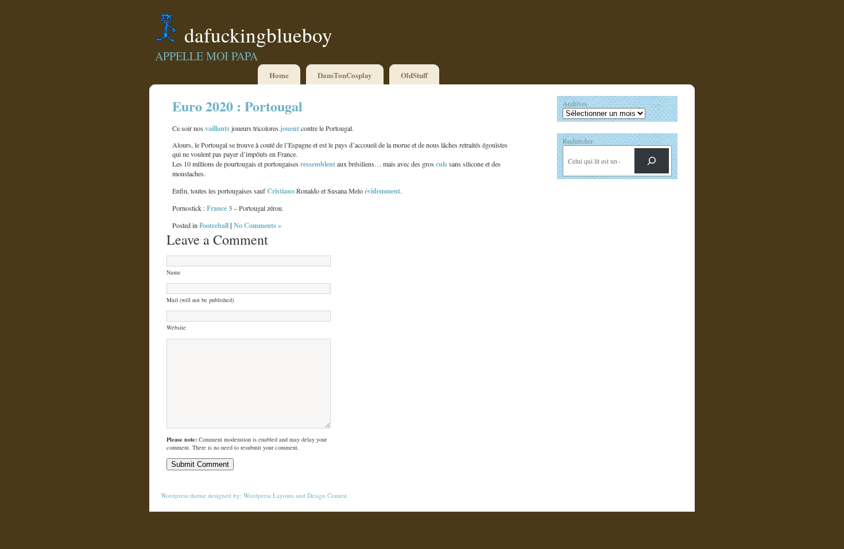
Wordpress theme (183, 495)
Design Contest (327, 495)
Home (279, 74)
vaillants (217, 128)
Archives (575, 103)
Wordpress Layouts (268, 495)
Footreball (214, 225)
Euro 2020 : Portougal (237, 106)
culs (441, 163)
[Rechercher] (651, 160)
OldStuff (414, 74)
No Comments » (257, 225)
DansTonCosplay (345, 74)
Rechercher (578, 140)
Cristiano (281, 190)
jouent (289, 128)
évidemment (382, 190)
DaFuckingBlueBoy (258, 34)
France (217, 208)
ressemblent (317, 163)
